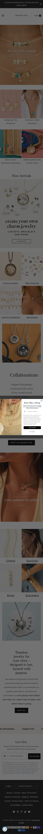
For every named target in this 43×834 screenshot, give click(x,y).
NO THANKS (32, 431)
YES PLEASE (32, 427)
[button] (4, 829)
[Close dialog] (41, 400)
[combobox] (25, 411)
